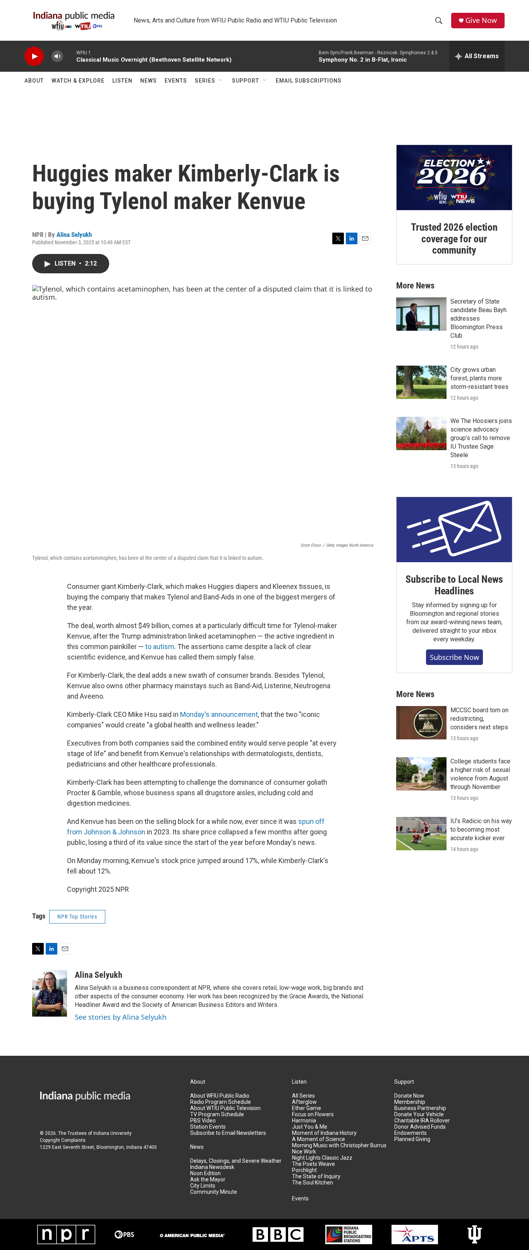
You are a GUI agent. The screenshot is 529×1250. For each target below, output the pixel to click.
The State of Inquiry (316, 1176)
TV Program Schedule (217, 1114)
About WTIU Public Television (225, 1108)
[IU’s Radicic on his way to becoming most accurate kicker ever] (421, 833)
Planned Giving (412, 1139)
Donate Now (409, 1096)
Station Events (208, 1127)
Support (245, 81)
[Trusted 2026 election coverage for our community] (454, 177)
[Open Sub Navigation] (221, 81)
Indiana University (112, 1133)
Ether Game (306, 1108)
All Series (303, 1096)
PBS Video (203, 1121)
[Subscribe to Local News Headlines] (454, 529)
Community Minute (213, 1192)
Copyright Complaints (63, 1140)
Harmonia (304, 1121)
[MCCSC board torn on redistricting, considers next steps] (421, 722)
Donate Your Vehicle (419, 1114)
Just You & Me (309, 1127)
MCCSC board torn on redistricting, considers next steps (479, 718)
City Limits (202, 1186)
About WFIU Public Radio (219, 1096)
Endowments (410, 1133)
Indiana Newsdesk (212, 1167)
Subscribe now (454, 657)
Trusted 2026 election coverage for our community (454, 238)
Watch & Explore (78, 81)
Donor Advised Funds (420, 1127)
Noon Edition (205, 1173)
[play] (34, 56)
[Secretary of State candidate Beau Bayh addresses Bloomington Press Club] (421, 314)
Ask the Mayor (207, 1180)
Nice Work (304, 1152)
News (148, 81)
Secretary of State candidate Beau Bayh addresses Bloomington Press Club (478, 318)
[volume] (57, 56)
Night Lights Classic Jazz (322, 1158)
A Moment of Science (318, 1139)
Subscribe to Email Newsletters (228, 1133)
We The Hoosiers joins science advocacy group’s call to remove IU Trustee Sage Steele (481, 438)
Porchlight (304, 1170)
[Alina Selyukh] (49, 993)
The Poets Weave (313, 1164)
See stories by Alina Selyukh (121, 1017)
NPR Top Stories (77, 916)
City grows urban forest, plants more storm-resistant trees (479, 378)
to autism (159, 646)
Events (176, 81)
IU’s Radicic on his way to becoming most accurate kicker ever (481, 829)
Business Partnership (420, 1108)
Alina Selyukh (74, 234)
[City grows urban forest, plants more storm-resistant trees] (421, 382)
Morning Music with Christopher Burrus (339, 1145)
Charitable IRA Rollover (422, 1121)
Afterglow (304, 1102)
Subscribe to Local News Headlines (454, 585)
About (34, 81)
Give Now (481, 20)
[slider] (70, 56)
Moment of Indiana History (324, 1133)
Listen (122, 81)
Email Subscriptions (309, 81)
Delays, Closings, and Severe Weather (236, 1161)
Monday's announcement (219, 714)
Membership (409, 1102)
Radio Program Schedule (220, 1102)
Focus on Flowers (313, 1114)
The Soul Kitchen (312, 1183)
